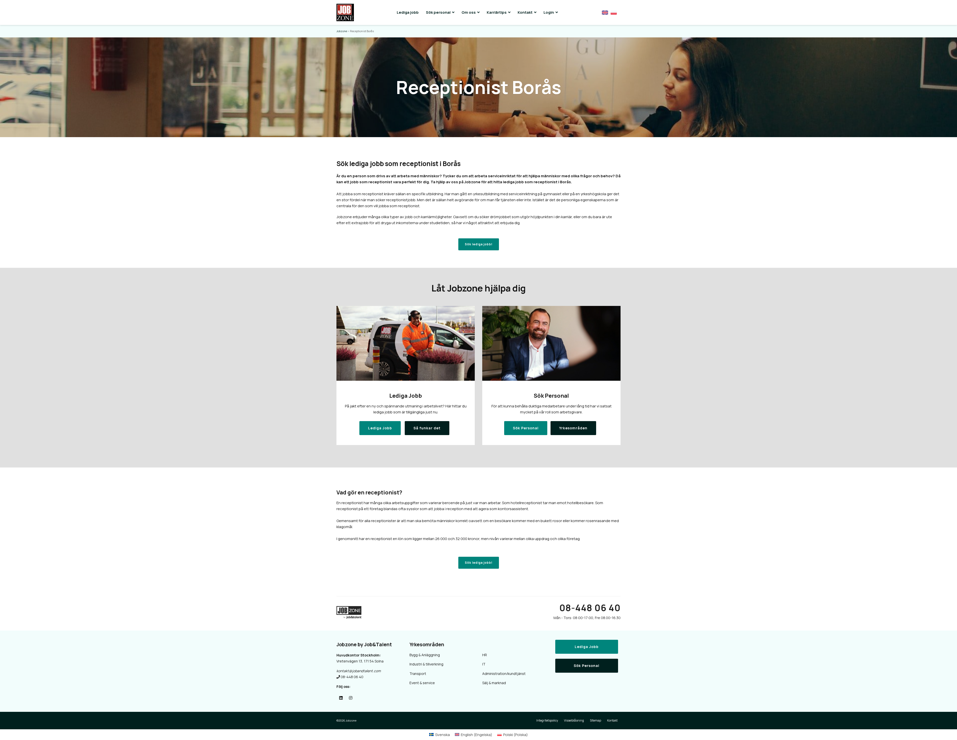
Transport (417, 673)
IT (483, 664)
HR (484, 654)
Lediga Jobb (587, 646)
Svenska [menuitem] (442, 734)
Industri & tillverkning (426, 664)
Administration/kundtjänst (504, 673)
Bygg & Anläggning (424, 654)
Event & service (422, 682)
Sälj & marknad (494, 682)
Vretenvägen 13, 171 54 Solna (360, 661)
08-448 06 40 (590, 608)
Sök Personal (586, 665)
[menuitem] (439, 734)
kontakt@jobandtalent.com (358, 670)
